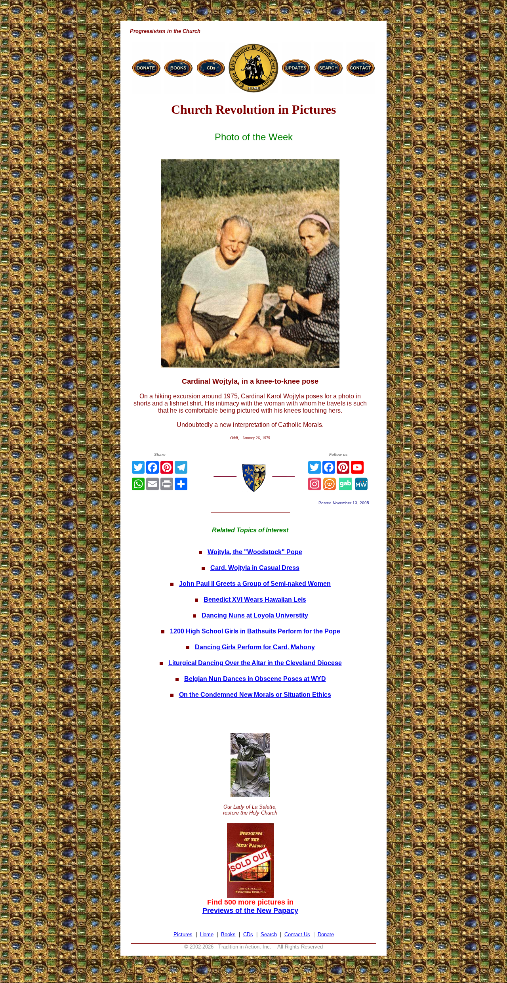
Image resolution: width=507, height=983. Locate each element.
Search (269, 934)
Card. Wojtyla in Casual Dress (254, 567)
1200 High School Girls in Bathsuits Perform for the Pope (255, 631)
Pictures (183, 934)
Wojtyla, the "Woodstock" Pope (255, 552)
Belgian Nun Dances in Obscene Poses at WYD (255, 678)
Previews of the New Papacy (250, 910)
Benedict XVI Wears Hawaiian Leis (255, 599)
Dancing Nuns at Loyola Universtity (255, 615)
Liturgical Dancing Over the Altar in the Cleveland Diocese (255, 663)
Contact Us (297, 934)
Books (228, 934)
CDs (248, 934)
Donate (326, 934)
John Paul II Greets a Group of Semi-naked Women (255, 583)
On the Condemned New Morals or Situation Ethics (255, 694)
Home (206, 934)
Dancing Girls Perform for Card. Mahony (255, 647)
